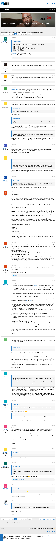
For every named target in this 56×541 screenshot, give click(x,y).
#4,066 (53, 144)
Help (47, 528)
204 (16, 34)
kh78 (5, 195)
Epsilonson (5, 429)
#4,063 (53, 75)
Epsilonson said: (16, 452)
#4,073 (53, 338)
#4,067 (53, 156)
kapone (5, 41)
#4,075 (53, 400)
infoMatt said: (15, 180)
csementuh (5, 342)
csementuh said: (16, 108)
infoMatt (5, 106)
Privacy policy (43, 528)
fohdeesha (5, 25)
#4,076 (53, 425)
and (20, 69)
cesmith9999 (5, 504)
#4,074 (53, 372)
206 (21, 34)
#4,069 (53, 191)
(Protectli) (35, 285)
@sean (13, 94)
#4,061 (53, 37)
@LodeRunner (14, 89)
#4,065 (53, 102)
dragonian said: (16, 347)
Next (29, 34)
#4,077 (53, 448)
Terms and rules (37, 528)
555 (26, 34)
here (27, 300)
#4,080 (53, 500)
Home (50, 528)
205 (18, 34)
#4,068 (53, 176)
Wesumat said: (15, 160)
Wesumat (5, 148)
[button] (2, 9)
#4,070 (53, 242)
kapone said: (15, 488)
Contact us (31, 528)
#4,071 (53, 265)
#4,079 (53, 484)
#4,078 (53, 462)
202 (10, 34)
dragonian (5, 284)
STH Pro (2, 528)
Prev (3, 34)
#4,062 (53, 63)
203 (13, 34)
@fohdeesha (14, 53)
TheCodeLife (5, 91)
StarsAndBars (5, 79)
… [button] (23, 34)
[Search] (54, 9)
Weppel (5, 180)
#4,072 (53, 280)
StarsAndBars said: (16, 41)
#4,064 (53, 87)
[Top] (53, 529)
